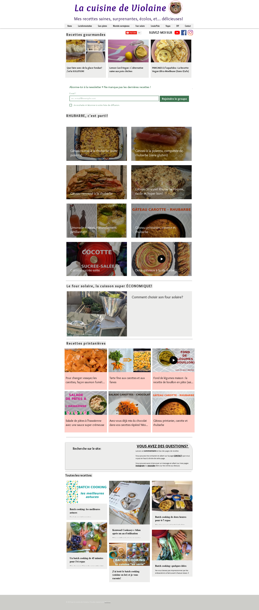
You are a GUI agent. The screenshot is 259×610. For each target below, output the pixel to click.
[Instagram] (190, 32)
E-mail (72, 93)
